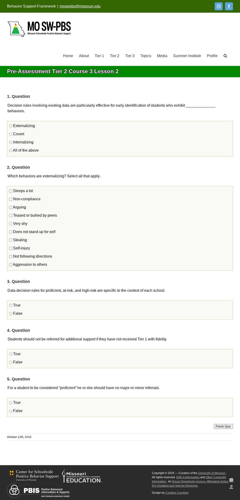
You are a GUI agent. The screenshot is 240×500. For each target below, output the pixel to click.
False (17, 313)
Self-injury (21, 248)
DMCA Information (188, 477)
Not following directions (32, 256)
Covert (18, 134)
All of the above (25, 150)
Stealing (19, 240)
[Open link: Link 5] (39, 29)
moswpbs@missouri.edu (80, 6)
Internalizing (23, 142)
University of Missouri (212, 473)
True (16, 305)
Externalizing (23, 126)
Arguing (19, 207)
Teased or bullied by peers (34, 215)
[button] (225, 55)
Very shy (19, 224)
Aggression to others (29, 264)
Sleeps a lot (22, 191)
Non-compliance (26, 199)
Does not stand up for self (33, 232)
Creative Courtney (177, 492)
